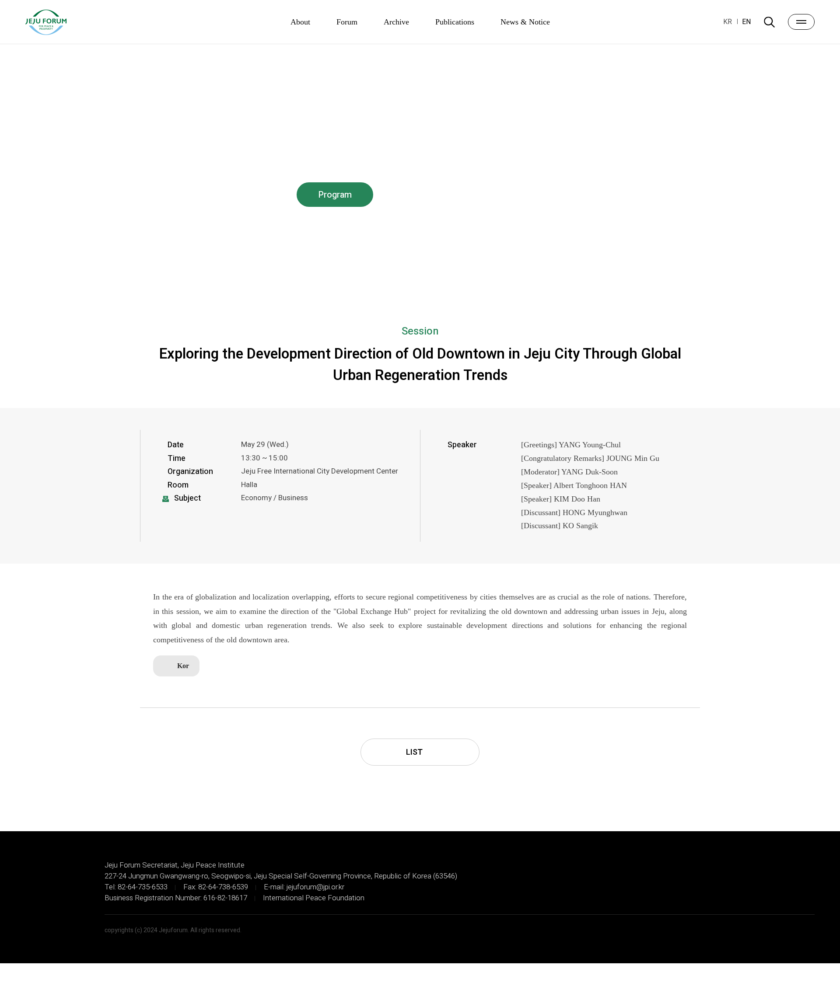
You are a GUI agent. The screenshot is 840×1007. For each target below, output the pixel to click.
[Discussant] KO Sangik (559, 525)
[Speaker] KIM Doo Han (560, 499)
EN (746, 22)
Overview (178, 194)
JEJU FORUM (45, 22)
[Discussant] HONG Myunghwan (574, 512)
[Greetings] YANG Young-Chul (571, 444)
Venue (648, 194)
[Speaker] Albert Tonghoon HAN (574, 485)
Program (335, 194)
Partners (569, 194)
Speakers (413, 194)
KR (727, 22)
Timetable (257, 194)
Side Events (491, 194)
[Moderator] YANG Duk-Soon (569, 471)
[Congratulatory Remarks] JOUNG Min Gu (590, 458)
